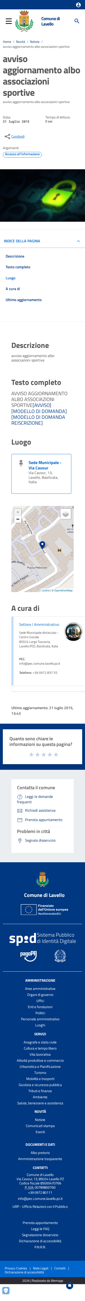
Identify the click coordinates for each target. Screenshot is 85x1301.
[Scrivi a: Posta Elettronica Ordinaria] (40, 1203)
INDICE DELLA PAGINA (22, 241)
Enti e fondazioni (40, 1007)
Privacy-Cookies (16, 1268)
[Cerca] (77, 21)
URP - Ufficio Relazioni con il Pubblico (40, 1206)
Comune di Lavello (50, 21)
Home (7, 41)
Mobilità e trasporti (40, 1078)
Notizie (34, 41)
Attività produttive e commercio (40, 1060)
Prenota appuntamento (40, 1222)
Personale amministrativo (40, 1019)
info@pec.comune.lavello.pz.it (40, 1198)
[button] (78, 5)
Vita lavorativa (40, 1054)
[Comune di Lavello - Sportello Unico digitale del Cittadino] (24, 20)
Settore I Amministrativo (39, 624)
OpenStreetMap (63, 590)
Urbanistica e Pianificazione (40, 1066)
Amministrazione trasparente (40, 1158)
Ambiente (40, 1097)
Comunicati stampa (40, 1125)
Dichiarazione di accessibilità (40, 1241)
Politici (40, 1013)
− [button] (17, 519)
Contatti (40, 1167)
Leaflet (46, 590)
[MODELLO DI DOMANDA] (39, 411)
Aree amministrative (40, 988)
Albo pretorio (40, 1152)
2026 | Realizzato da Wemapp (42, 1281)
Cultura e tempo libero (40, 1048)
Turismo (40, 1072)
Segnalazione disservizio (40, 1235)
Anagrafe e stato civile (40, 1042)
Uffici (40, 1000)
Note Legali (40, 1268)
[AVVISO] (42, 405)
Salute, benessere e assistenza (40, 1103)
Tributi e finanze (40, 1091)
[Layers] (65, 514)
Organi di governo (40, 994)
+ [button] (17, 512)
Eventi (40, 1132)
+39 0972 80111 (40, 1192)
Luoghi (40, 1025)
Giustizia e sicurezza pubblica (40, 1084)
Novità (20, 41)
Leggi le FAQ (40, 1228)
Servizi (40, 1034)
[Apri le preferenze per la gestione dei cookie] (8, 1293)
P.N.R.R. (40, 1247)
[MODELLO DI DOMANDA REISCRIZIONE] (38, 420)
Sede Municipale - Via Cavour (45, 465)
